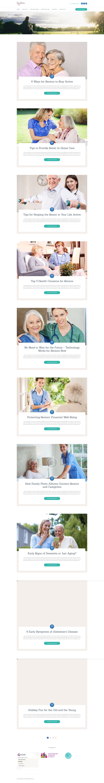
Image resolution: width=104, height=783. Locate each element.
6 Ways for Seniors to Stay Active (52, 81)
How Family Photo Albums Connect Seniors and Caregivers (52, 485)
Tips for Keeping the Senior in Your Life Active (52, 214)
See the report (21, 765)
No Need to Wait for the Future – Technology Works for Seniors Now (52, 349)
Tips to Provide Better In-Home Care (52, 148)
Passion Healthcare (20, 778)
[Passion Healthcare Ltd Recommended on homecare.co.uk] (68, 753)
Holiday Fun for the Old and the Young (52, 710)
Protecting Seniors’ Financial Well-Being (52, 417)
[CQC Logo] (22, 755)
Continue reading (52, 93)
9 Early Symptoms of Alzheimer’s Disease (52, 631)
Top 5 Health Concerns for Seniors (52, 281)
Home (49, 25)
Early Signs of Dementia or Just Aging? (52, 553)
